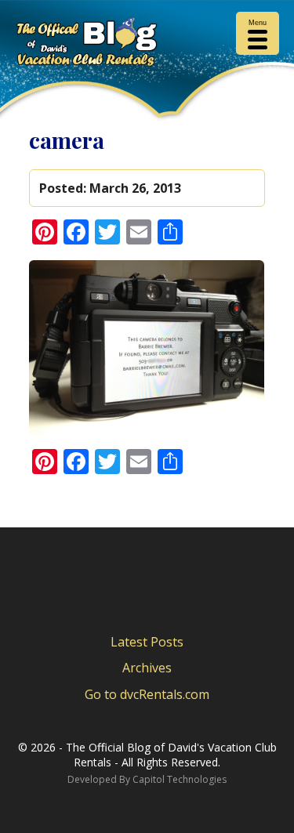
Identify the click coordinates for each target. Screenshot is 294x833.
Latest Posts (147, 641)
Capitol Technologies (179, 779)
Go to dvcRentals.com (147, 694)
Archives (147, 667)
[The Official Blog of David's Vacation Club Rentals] (147, 45)
